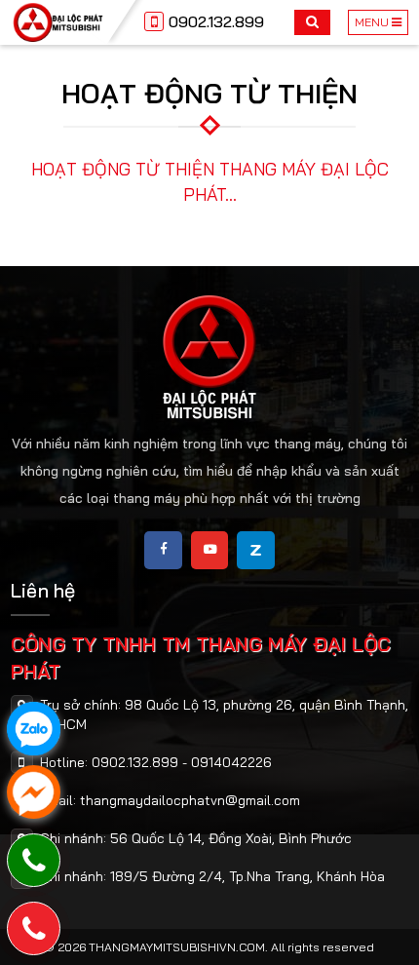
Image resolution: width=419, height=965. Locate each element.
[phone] (33, 928)
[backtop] (389, 372)
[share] (162, 549)
